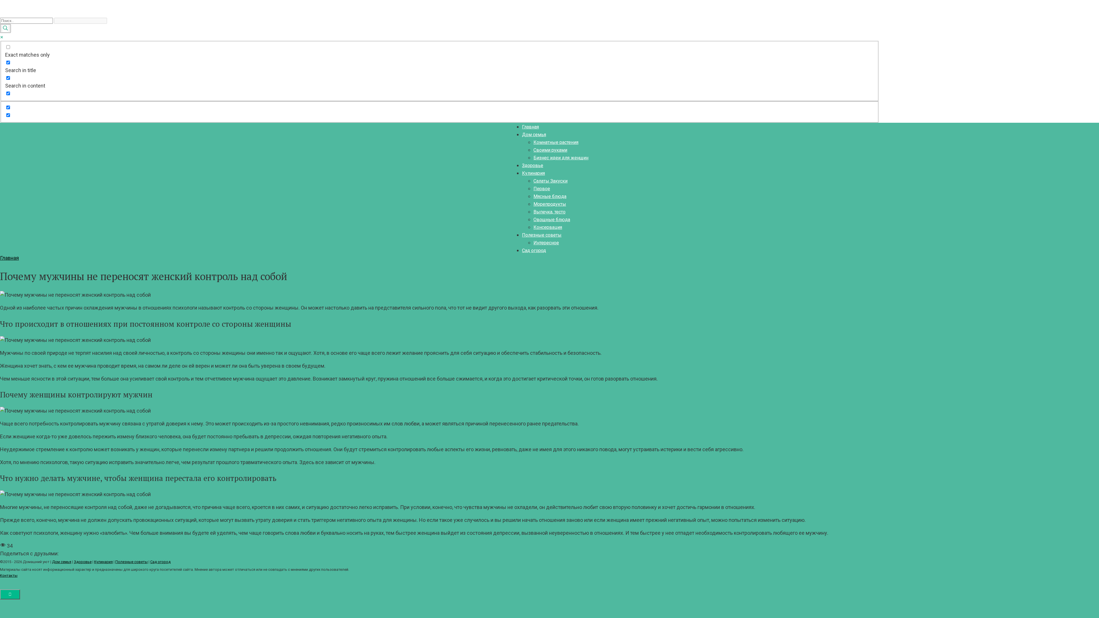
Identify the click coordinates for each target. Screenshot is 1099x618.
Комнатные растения (555, 142)
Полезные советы (542, 235)
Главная (530, 127)
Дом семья (534, 134)
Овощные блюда (551, 219)
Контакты (8, 575)
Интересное (546, 242)
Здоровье (532, 165)
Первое (541, 188)
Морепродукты (549, 204)
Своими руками (550, 150)
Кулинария (533, 173)
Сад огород (534, 250)
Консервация (547, 227)
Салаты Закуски (550, 181)
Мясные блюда (549, 196)
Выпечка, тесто (549, 212)
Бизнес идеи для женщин (560, 158)
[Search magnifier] (5, 28)
